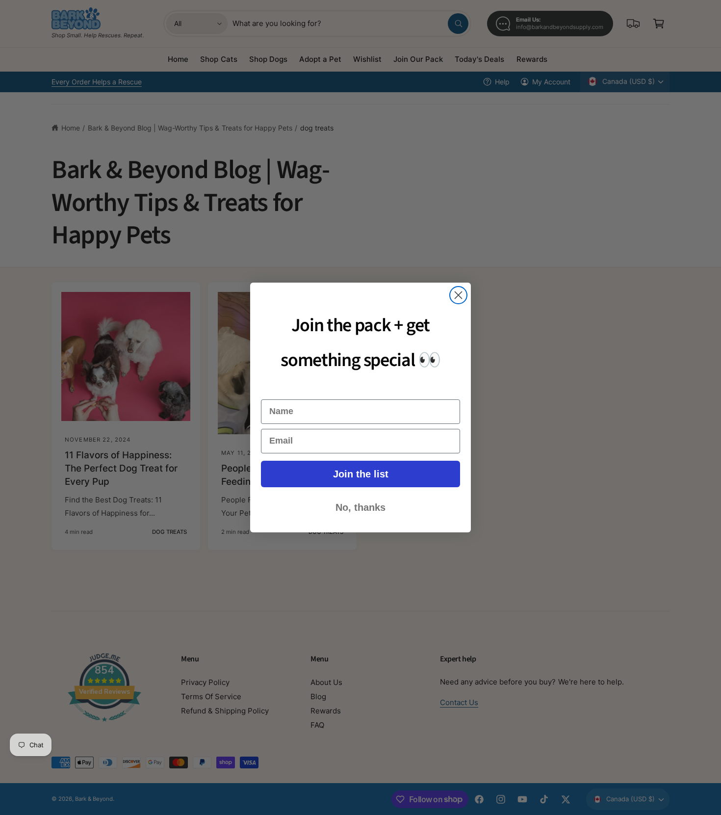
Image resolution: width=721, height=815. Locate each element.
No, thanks (360, 507)
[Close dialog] (458, 295)
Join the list (360, 474)
